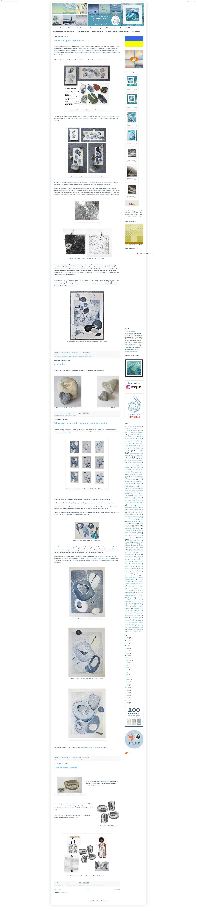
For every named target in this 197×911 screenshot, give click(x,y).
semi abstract (129, 586)
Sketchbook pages (83, 32)
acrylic (135, 428)
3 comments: (75, 757)
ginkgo (141, 493)
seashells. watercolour (138, 581)
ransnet (130, 559)
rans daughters (135, 558)
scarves (84, 885)
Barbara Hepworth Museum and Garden (98, 558)
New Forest (137, 534)
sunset (126, 613)
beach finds (133, 434)
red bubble (79, 885)
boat (139, 440)
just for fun (65, 885)
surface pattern (139, 613)
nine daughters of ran (136, 535)
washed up (127, 627)
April (127, 674)
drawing (63, 759)
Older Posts (117, 889)
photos (70, 415)
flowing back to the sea (131, 485)
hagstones (127, 499)
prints (76, 356)
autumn (133, 432)
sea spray (128, 575)
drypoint (127, 469)
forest (141, 486)
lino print (133, 518)
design (126, 464)
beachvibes (128, 438)
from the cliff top (130, 490)
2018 (128, 655)
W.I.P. (139, 624)
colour (135, 459)
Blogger (105, 901)
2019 (128, 653)
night (126, 535)
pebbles (63, 356)
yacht (137, 631)
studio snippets (132, 612)
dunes (133, 469)
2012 (128, 697)
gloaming (128, 495)
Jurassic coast (134, 509)
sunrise (140, 612)
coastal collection (134, 453)
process (139, 556)
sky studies (139, 598)
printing (67, 356)
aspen (126, 432)
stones (90, 356)
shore (135, 588)
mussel (132, 530)
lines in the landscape (134, 516)
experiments (76, 354)
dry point (137, 467)
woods (132, 631)
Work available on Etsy (84, 28)
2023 (128, 645)
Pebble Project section (92, 747)
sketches (86, 356)
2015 (128, 690)
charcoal (126, 447)
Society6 (131, 599)
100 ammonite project (130, 426)
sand (140, 568)
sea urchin (135, 576)
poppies (140, 551)
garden (131, 492)
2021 (128, 650)
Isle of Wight (133, 507)
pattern (70, 885)
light (136, 513)
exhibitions (129, 478)
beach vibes (134, 436)
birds (139, 438)
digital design (134, 464)
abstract (139, 426)
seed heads (135, 585)
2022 (128, 648)
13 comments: (75, 352)
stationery (127, 606)
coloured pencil (132, 460)
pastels (128, 545)
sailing (134, 568)
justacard (134, 511)
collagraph (64, 354)
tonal (136, 619)
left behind (129, 512)
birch (134, 438)
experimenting (70, 354)
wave (129, 629)
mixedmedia (128, 527)
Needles (139, 532)
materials (104, 354)
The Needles (134, 617)
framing (141, 488)
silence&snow (129, 590)
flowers (138, 483)
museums (127, 530)
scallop (128, 571)
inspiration (93, 354)
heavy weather (128, 500)
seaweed (141, 583)
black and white (128, 440)
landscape (140, 511)
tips (132, 619)
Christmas (131, 448)
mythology (139, 530)
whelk (141, 629)
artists (140, 430)
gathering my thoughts (85, 354)
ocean (140, 538)
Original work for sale (67, 28)
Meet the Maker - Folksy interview (117, 32)
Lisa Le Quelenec (130, 331)
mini (141, 523)
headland (139, 498)
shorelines (141, 588)
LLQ (134, 520)
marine (135, 521)
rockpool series (128, 568)
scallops (134, 571)
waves (134, 629)
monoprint (137, 527)
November (129, 660)
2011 (128, 700)
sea (132, 574)
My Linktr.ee (136, 32)
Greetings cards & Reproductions (106, 28)
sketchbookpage (129, 595)
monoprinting (57, 356)
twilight (139, 620)
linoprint (139, 518)
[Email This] (83, 352)
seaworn (129, 585)
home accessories (138, 502)
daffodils (139, 462)
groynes (133, 497)
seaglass (131, 577)
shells (141, 587)
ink (142, 504)
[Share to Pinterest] (89, 352)
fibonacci (135, 481)
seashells (128, 581)
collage (59, 354)
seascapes (141, 579)
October (128, 662)
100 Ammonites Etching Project (63, 32)
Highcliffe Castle (128, 502)
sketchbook (81, 356)
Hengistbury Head (137, 500)
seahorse (136, 577)
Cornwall (133, 462)
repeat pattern (137, 565)
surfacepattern (129, 615)
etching (136, 472)
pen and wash (130, 547)
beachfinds (140, 436)
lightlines (134, 514)
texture (126, 617)
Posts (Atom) (64, 892)
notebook (127, 538)
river (139, 566)
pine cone (136, 549)
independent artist (131, 504)
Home (55, 28)
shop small (130, 588)
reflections (127, 565)
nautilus (133, 532)
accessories (127, 428)
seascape (129, 580)
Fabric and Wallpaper (127, 28)
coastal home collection (137, 455)
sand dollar (127, 570)
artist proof (135, 430)
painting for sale (138, 542)
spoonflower (130, 605)
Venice (140, 622)
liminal (140, 514)
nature (127, 532)
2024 (128, 643)
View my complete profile (131, 351)
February (128, 679)
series (136, 586)
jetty (128, 509)
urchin (126, 622)
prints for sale (129, 556)
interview (127, 507)
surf (132, 613)
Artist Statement (97, 32)
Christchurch (133, 447)
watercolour (100, 885)
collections (127, 458)
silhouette (136, 590)
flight (132, 483)
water (133, 627)
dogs (133, 465)
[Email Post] (80, 352)
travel (142, 619)
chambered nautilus (135, 445)
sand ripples (133, 570)
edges (131, 471)
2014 (128, 692)
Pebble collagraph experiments (69, 41)
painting (127, 542)
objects (133, 538)
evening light (133, 476)
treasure (128, 620)
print (126, 552)
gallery (137, 490)
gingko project (135, 493)
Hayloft (133, 499)
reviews (126, 566)
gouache (127, 497)
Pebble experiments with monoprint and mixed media (80, 423)
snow (126, 599)
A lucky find (59, 364)
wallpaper (139, 625)
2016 (128, 687)
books (126, 442)
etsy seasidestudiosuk (132, 474)
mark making (99, 354)
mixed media (110, 354)
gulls (139, 497)
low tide (141, 519)
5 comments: (75, 883)
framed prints (135, 488)
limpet (126, 516)
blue (135, 440)
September (129, 665)
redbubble (135, 561)
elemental (137, 471)
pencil (136, 547)
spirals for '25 (139, 603)
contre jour (140, 460)
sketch (141, 590)
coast (59, 415)
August (128, 667)
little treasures (128, 519)
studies (95, 885)
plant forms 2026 (132, 551)
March (128, 677)
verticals (126, 624)
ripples (132, 566)
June (127, 670)
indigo (138, 504)
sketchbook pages (136, 594)
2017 (128, 685)
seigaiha (141, 585)
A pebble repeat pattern (65, 768)
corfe (128, 462)
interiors (139, 505)
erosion (131, 472)
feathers (127, 481)
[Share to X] (86, 352)
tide (140, 617)
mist (126, 525)
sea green (141, 574)
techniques (137, 615)
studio (126, 612)
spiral (136, 601)
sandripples (140, 570)
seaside (134, 583)
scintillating (127, 574)
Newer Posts (57, 889)
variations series (133, 622)
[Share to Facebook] (87, 352)
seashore (128, 583)
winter (128, 631)
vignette (133, 624)
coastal (62, 415)
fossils (128, 488)
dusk (137, 469)
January (128, 682)
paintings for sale (132, 544)
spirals (133, 603)
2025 (128, 640)
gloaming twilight (138, 495)
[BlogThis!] (85, 352)
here (76, 817)
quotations (127, 558)
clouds (137, 449)
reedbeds (133, 563)
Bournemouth (134, 442)
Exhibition (140, 476)
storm (129, 608)
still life (134, 606)
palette (141, 544)
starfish (139, 605)
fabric (140, 479)
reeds (139, 563)
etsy (142, 472)
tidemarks (127, 619)
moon (137, 528)
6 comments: (75, 413)
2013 (128, 695)
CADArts (137, 443)
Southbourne (128, 601)
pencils (141, 547)
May (127, 672)
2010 (128, 703)
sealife (141, 577)
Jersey (141, 507)
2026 (128, 638)
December (129, 658)
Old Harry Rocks (135, 540)
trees (133, 620)
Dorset (138, 466)
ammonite (127, 430)
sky (129, 598)
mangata (129, 521)
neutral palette (128, 534)
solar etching (138, 599)
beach (140, 432)
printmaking (72, 356)
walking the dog (129, 625)
